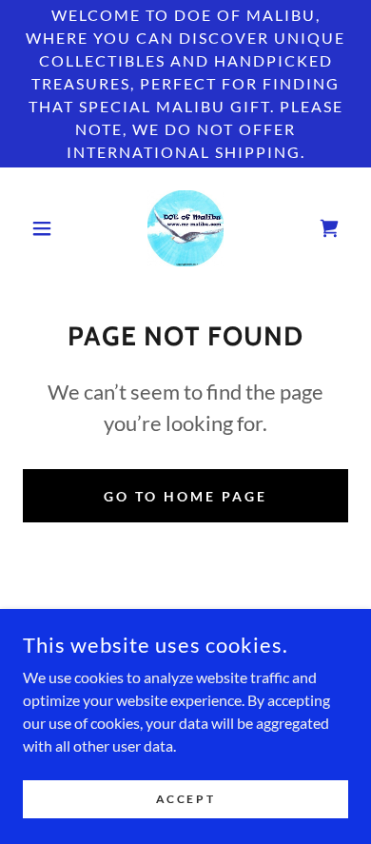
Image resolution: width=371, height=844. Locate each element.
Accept (185, 799)
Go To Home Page (185, 496)
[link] (185, 228)
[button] (47, 228)
